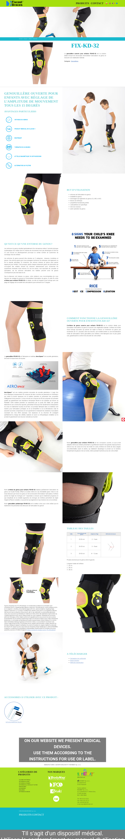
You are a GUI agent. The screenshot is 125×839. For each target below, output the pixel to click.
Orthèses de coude (24, 781)
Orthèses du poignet (24, 783)
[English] (110, 3)
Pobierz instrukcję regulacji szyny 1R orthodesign (41, 630)
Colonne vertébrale (24, 779)
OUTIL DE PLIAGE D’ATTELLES (14, 722)
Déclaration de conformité (78, 658)
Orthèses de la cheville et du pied (28, 785)
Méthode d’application (77, 662)
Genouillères (74, 61)
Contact (97, 3)
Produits (82, 3)
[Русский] (116, 3)
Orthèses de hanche (24, 791)
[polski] (106, 3)
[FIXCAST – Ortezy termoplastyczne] (14, 3)
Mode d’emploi (74, 660)
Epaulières (22, 790)
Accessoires (22, 788)
